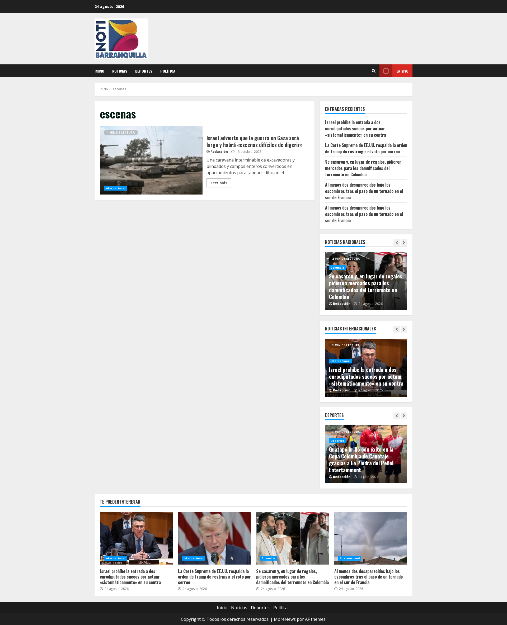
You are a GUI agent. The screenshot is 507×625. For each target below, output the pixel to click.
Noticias (119, 71)
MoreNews (285, 619)
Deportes (143, 71)
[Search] (373, 71)
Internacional (115, 188)
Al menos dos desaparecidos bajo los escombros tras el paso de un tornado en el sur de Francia (364, 191)
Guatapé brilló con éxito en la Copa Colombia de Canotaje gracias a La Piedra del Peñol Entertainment (361, 459)
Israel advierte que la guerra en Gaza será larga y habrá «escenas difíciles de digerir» (151, 160)
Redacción (219, 151)
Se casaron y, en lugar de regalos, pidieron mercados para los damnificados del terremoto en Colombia (363, 168)
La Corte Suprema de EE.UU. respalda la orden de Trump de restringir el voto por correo (366, 148)
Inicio (99, 71)
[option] (366, 281)
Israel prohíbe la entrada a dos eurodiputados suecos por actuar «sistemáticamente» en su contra (355, 128)
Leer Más (219, 182)
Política (167, 71)
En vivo (402, 71)
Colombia (337, 267)
